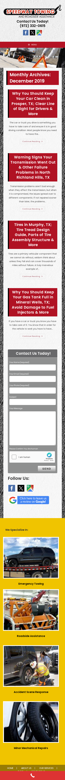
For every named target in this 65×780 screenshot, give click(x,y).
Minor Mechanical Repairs (31, 748)
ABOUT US (26, 768)
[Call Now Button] (32, 775)
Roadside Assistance (31, 636)
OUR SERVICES (46, 768)
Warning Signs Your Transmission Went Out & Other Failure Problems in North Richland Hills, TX (33, 167)
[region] (32, 58)
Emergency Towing (31, 584)
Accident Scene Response (31, 692)
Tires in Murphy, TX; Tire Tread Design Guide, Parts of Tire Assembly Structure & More (33, 234)
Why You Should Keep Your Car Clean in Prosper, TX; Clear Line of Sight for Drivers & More (33, 103)
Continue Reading (33, 142)
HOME (10, 768)
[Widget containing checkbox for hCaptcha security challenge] (32, 457)
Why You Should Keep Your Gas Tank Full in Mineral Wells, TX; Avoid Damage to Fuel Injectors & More (33, 302)
